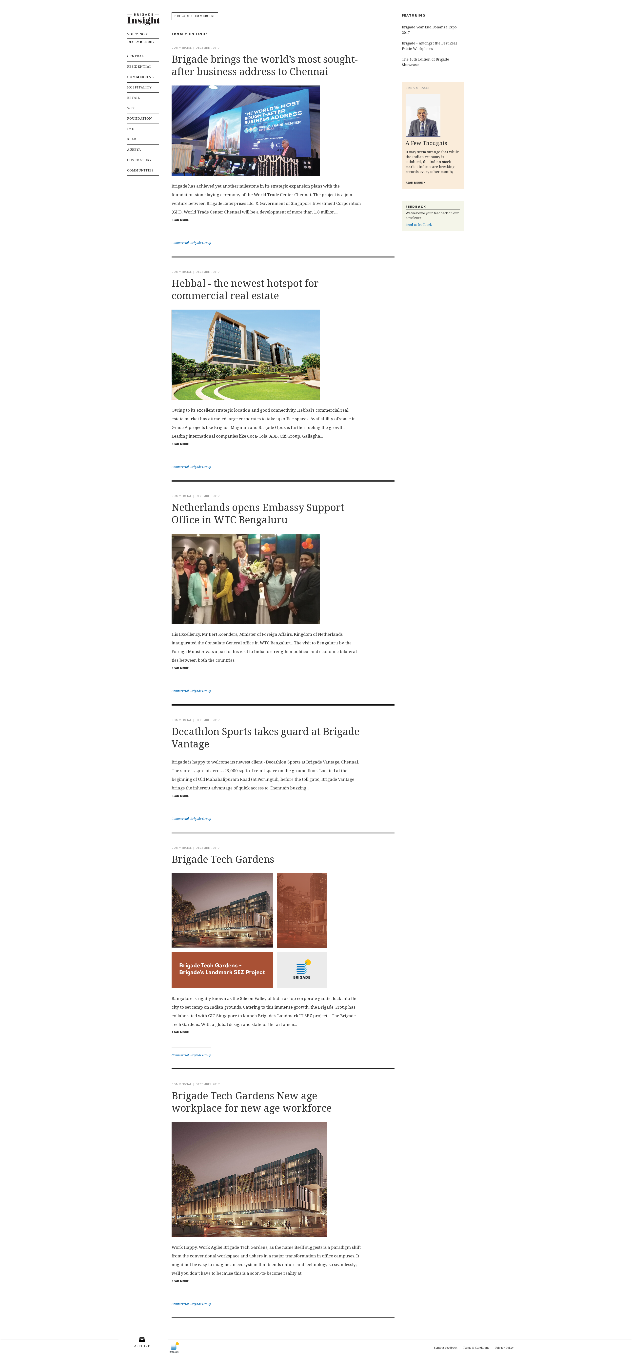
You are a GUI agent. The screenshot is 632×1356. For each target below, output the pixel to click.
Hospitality (139, 87)
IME (130, 129)
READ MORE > (415, 182)
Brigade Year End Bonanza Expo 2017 (429, 30)
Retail (133, 98)
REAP (131, 139)
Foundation (139, 118)
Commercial (140, 77)
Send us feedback (419, 225)
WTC (131, 108)
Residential (139, 66)
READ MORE (180, 220)
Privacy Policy (504, 1347)
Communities (140, 170)
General (135, 56)
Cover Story (139, 160)
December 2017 (140, 38)
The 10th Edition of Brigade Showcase (425, 62)
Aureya (134, 149)
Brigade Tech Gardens (223, 859)
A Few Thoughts (426, 143)
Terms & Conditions (476, 1347)
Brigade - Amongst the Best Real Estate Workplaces (429, 46)
